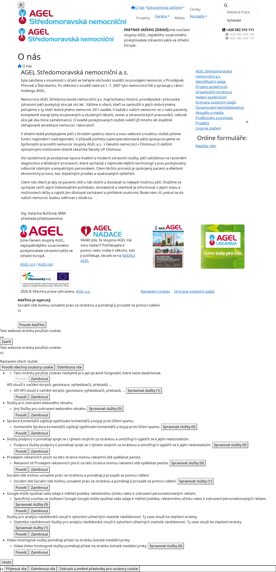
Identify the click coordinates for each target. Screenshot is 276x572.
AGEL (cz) (27, 264)
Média (180, 18)
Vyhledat (234, 20)
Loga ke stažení (208, 128)
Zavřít (6, 341)
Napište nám (206, 146)
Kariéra (161, 16)
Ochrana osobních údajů (216, 102)
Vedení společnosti (211, 97)
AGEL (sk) (45, 264)
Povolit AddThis (32, 324)
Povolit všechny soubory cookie (27, 367)
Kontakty (197, 16)
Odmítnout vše (69, 367)
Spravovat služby (144, 390)
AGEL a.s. (83, 291)
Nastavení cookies (155, 291)
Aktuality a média (210, 112)
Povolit (21, 378)
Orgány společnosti (211, 86)
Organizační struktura (214, 92)
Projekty (143, 18)
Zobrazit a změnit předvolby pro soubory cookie (99, 568)
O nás (139, 7)
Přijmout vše (16, 568)
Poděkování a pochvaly (214, 117)
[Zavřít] (1, 337)
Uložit (6, 562)
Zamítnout (39, 378)
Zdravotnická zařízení (164, 7)
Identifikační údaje (211, 81)
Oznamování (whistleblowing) (220, 107)
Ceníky (195, 9)
